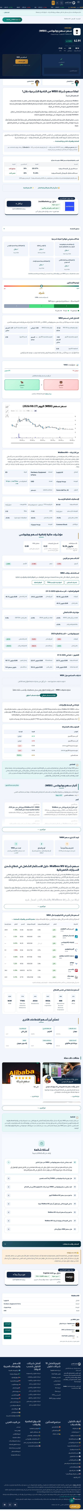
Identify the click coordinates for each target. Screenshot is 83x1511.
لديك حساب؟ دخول (33, 695)
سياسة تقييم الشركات (14, 1441)
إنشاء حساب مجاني (48, 695)
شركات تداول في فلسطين (33, 1401)
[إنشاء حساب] (53, 3)
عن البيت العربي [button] (12, 1422)
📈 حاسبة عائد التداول (75, 1456)
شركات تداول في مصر (34, 1405)
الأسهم (73, 18)
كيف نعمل (6, 12)
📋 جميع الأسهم (16, 1409)
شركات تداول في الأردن (34, 1394)
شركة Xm (58, 1388)
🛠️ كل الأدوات (77, 1477)
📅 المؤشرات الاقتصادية (34, 1446)
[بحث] (61, 3)
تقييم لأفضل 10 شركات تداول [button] (53, 1365)
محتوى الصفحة (74, 228)
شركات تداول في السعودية (33, 1373)
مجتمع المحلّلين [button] (53, 1422)
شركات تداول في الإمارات (34, 1377)
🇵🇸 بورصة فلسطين (15, 1402)
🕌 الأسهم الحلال (15, 1412)
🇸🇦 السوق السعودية (15, 1374)
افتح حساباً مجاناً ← (19, 1275)
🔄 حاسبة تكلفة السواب (74, 1453)
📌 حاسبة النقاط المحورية (74, 1446)
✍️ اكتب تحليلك (57, 1434)
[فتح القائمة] (78, 3)
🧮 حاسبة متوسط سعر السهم (72, 1463)
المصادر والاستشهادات (71, 1244)
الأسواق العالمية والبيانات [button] (32, 1423)
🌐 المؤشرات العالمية (35, 1428)
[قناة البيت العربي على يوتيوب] (15, 1505)
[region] (41, 951)
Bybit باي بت (57, 1384)
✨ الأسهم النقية (28, 188)
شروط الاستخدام (16, 1451)
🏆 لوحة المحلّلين (56, 1430)
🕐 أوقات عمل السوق (75, 1470)
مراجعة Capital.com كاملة (19, 1279)
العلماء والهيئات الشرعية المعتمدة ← (66, 141)
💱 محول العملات (76, 1432)
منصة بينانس (57, 1381)
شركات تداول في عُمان (34, 1391)
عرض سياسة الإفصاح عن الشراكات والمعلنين (70, 1496)
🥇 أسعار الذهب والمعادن (33, 1435)
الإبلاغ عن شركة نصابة (14, 1448)
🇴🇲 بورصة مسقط (15, 1398)
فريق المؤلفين (16, 1434)
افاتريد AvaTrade (56, 1374)
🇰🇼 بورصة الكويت (15, 1384)
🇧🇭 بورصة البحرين (15, 1395)
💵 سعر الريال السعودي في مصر (32, 1442)
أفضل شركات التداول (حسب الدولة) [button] (33, 1366)
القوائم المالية (38, 582)
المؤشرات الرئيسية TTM (54, 582)
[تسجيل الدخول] (57, 3)
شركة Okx (58, 1391)
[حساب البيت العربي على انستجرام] (10, 1505)
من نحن (18, 1427)
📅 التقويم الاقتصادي (75, 1467)
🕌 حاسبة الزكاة (77, 1428)
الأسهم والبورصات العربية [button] (11, 1365)
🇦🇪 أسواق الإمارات (15, 1377)
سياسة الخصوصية (15, 1455)
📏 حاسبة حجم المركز (75, 1449)
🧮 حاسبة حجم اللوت (75, 1435)
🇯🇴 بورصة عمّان (16, 1391)
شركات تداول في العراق (34, 1398)
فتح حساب (21, 61)
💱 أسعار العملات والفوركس (32, 1439)
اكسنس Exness (56, 1377)
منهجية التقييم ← (73, 70)
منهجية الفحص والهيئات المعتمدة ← (23, 919)
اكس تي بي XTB (56, 1395)
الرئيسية (78, 18)
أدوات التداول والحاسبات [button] (74, 1423)
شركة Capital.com (55, 1370)
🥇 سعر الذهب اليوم (35, 1432)
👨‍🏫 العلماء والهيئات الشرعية (13, 1416)
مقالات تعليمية (16, 1437)
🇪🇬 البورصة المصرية (15, 1381)
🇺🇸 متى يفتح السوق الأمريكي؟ (73, 1474)
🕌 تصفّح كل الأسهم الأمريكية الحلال (49, 188)
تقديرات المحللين (72, 582)
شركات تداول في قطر (34, 1384)
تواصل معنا (17, 1430)
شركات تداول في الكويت (34, 1380)
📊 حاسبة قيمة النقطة (75, 1439)
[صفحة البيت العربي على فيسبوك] (4, 1505)
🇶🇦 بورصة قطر (16, 1388)
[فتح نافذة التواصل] (71, 1500)
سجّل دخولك (48, 393)
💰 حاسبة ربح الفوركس (74, 1442)
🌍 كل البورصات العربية (14, 1370)
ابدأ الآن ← (19, 204)
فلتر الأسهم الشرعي (15, 1405)
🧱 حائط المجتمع (56, 1427)
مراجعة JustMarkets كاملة (19, 209)
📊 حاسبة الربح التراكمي (75, 1460)
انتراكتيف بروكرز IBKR (55, 1398)
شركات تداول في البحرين (34, 1387)
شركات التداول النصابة (14, 1444)
